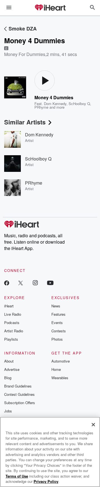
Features (58, 314)
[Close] (93, 425)
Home (56, 369)
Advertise (11, 369)
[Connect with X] (20, 282)
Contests (58, 330)
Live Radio (12, 314)
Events (57, 322)
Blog (7, 377)
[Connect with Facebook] (6, 282)
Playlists (11, 339)
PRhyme (41, 107)
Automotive (60, 361)
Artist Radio (13, 330)
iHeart (9, 305)
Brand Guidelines (18, 386)
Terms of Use (17, 476)
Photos (57, 339)
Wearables (59, 377)
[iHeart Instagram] (35, 282)
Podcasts (11, 322)
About (9, 361)
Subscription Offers (19, 402)
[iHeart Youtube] (50, 282)
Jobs (8, 411)
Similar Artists (25, 122)
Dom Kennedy (55, 103)
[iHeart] (50, 8)
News (55, 305)
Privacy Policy (46, 481)
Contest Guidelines (19, 394)
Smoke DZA (23, 28)
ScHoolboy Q (79, 103)
